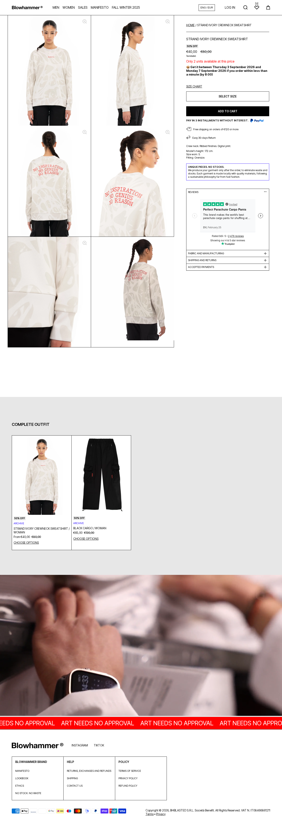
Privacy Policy (127, 778)
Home (190, 25)
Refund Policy (127, 785)
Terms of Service (129, 770)
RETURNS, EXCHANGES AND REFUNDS (89, 770)
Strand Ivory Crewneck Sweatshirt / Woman (42, 530)
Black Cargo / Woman (89, 528)
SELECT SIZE (228, 96)
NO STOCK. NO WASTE (28, 793)
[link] (141, 646)
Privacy (161, 814)
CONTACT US (75, 785)
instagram (80, 745)
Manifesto (22, 770)
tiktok (99, 745)
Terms (150, 814)
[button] (268, 7)
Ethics (19, 785)
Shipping (72, 778)
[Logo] (27, 7)
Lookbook (21, 778)
